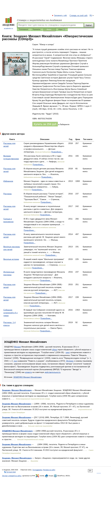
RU (91, 15)
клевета (28, 372)
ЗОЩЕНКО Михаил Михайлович (27, 377)
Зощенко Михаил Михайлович (16, 404)
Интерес (70, 361)
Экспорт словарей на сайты (11, 476)
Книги (49, 29)
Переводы (36, 29)
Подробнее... (57, 152)
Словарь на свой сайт (79, 15)
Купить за (45, 124)
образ (54, 349)
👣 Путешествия (10, 472)
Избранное (8, 181)
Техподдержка (37, 470)
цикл (68, 352)
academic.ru (8, 28)
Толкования (23, 29)
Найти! (89, 25)
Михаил (17, 347)
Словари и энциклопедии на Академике (39, 20)
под (15, 361)
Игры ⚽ (61, 29)
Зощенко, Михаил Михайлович (17, 390)
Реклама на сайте (49, 470)
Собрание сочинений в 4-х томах (10, 313)
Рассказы (7, 194)
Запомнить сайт (60, 15)
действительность (53, 372)
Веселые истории (11, 259)
